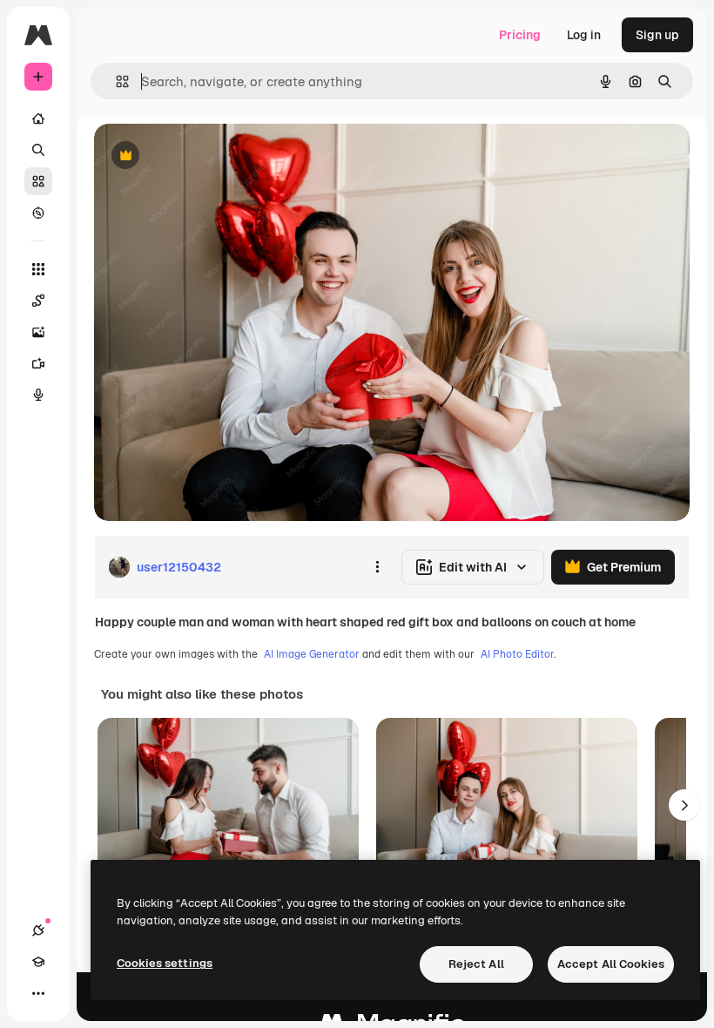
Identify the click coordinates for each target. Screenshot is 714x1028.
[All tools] (38, 269)
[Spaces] (38, 300)
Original (205, 156)
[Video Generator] (38, 363)
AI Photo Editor (517, 654)
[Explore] (38, 213)
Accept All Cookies (610, 964)
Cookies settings (164, 963)
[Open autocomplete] (115, 81)
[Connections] (38, 930)
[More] (38, 993)
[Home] (38, 118)
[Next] (684, 805)
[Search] (38, 150)
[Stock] (38, 181)
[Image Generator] (38, 332)
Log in (584, 35)
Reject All (476, 964)
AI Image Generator (312, 654)
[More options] (377, 567)
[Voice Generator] (38, 395)
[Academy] (38, 962)
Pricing (520, 35)
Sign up (657, 35)
